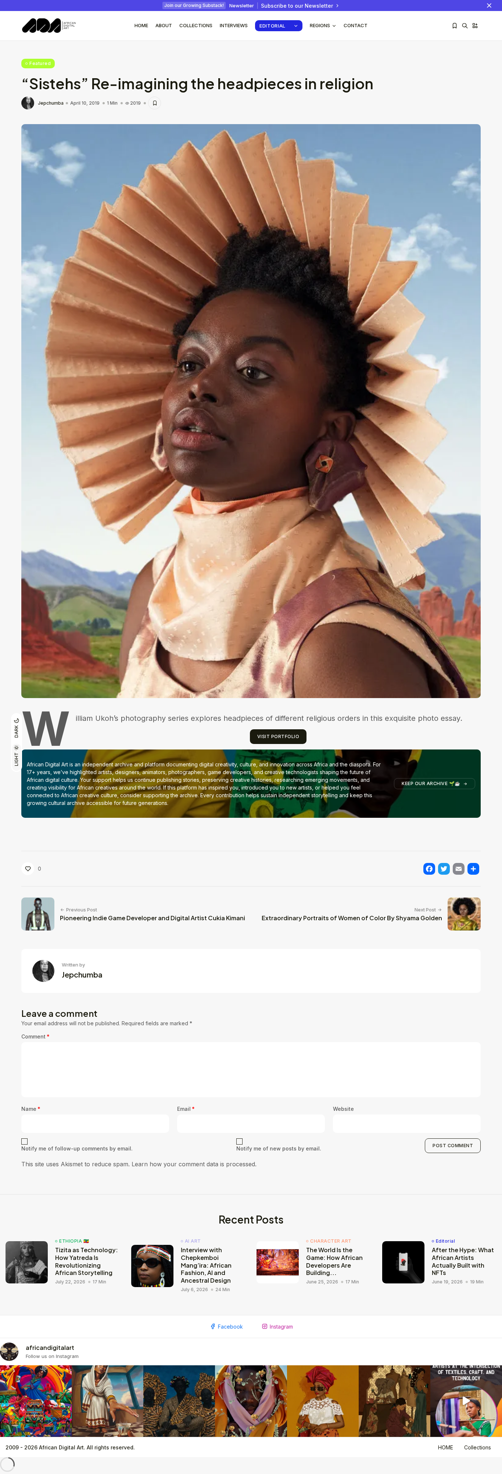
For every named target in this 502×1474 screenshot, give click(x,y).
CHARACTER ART (331, 1241)
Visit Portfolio (278, 736)
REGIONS (320, 25)
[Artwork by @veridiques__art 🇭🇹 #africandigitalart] (36, 1401)
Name (30, 1109)
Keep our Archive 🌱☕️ (431, 783)
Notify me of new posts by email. (278, 1148)
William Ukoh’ (95, 718)
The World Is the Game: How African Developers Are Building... (334, 1261)
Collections (195, 25)
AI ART (193, 1241)
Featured (40, 63)
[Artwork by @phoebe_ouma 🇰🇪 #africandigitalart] (394, 1401)
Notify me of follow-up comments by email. (77, 1148)
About (163, 25)
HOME (445, 1447)
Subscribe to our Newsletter (297, 6)
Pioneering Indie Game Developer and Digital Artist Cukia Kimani (152, 918)
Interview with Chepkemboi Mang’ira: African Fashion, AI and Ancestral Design (206, 1265)
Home (141, 25)
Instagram (281, 1326)
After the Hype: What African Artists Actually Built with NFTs (463, 1261)
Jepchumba (51, 103)
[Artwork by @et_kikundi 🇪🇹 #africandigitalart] (107, 1401)
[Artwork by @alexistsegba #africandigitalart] (251, 1401)
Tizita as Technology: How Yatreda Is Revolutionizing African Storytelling (86, 1261)
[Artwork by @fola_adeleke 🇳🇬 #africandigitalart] (179, 1401)
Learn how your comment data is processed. (194, 1164)
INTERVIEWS (234, 25)
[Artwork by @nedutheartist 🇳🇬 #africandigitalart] (323, 1401)
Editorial (272, 26)
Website (343, 1109)
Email (186, 1109)
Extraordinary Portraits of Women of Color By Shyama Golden (352, 918)
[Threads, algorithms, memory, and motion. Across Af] (466, 1401)
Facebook (230, 1326)
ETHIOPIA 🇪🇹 (74, 1241)
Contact (355, 25)
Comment (35, 1036)
